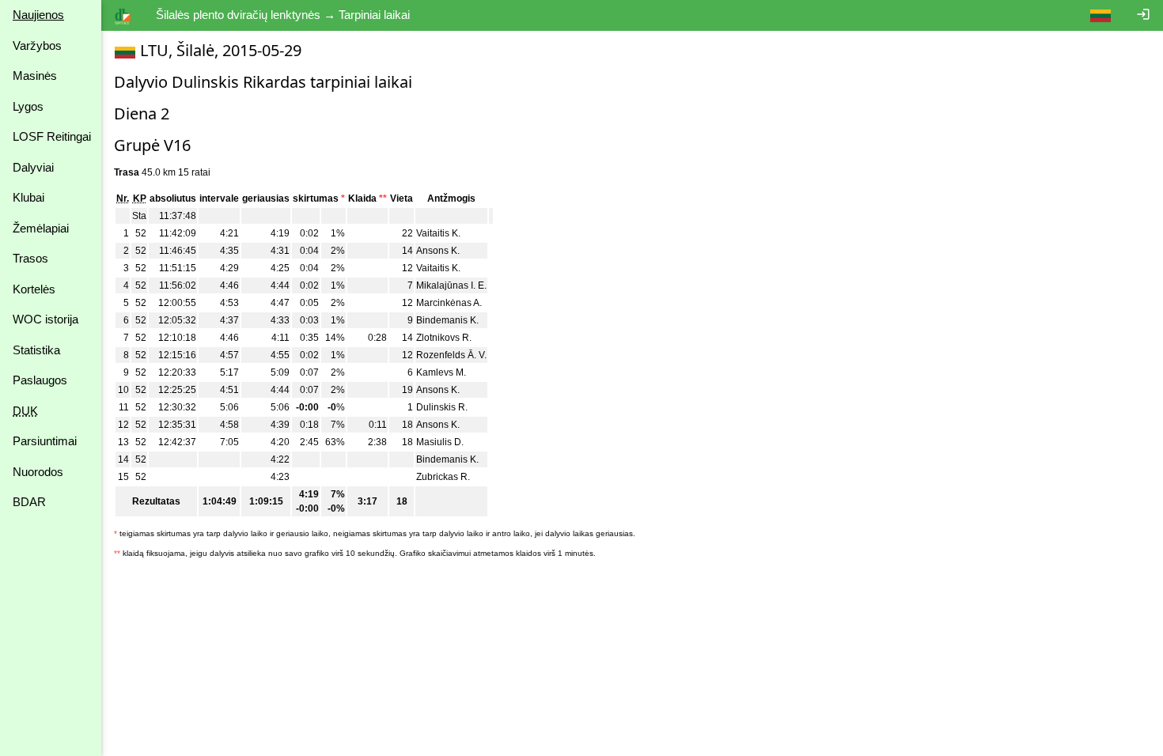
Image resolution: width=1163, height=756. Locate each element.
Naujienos (38, 14)
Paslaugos (40, 380)
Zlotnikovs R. (444, 337)
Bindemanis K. (447, 320)
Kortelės (34, 289)
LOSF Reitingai (52, 136)
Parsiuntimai (45, 441)
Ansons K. (438, 250)
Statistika (36, 350)
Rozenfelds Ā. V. (451, 355)
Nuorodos (38, 471)
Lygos (28, 106)
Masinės (35, 75)
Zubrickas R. (443, 476)
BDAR (29, 501)
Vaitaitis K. (438, 233)
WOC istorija (45, 319)
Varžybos (37, 45)
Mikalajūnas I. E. (451, 285)
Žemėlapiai (41, 228)
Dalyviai (33, 167)
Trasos (30, 258)
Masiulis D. (440, 442)
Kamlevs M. (441, 372)
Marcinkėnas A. (449, 302)
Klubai (28, 197)
